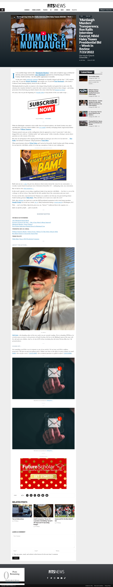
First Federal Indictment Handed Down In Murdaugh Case (28, 226)
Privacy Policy (108, 585)
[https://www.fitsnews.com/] (56, 5)
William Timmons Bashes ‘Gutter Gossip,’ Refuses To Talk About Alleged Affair (35, 231)
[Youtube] (59, 578)
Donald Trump (16, 202)
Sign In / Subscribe (106, 10)
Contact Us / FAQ (89, 585)
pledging (21, 200)
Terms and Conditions (98, 585)
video (25, 184)
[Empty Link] (100, 72)
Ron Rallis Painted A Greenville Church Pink (25, 233)
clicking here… (50, 400)
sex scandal (42, 127)
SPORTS (56, 10)
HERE (14, 353)
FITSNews (16, 521)
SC (51, 10)
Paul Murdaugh (59, 81)
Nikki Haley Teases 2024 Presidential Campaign (25, 239)
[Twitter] (52, 578)
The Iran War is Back (94, 76)
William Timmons (25, 129)
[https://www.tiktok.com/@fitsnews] (65, 578)
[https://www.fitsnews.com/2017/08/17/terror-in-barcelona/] (22, 510)
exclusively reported (32, 79)
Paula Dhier (45, 140)
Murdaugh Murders (42, 73)
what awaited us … (28, 188)
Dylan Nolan (33, 143)
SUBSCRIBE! (48, 118)
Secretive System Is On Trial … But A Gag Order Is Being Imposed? (31, 222)
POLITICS (45, 10)
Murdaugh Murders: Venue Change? (22, 224)
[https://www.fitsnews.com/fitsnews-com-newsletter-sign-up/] (43, 378)
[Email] (62, 578)
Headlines (88, 16)
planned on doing (60, 90)
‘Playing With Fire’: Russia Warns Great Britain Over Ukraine (95, 123)
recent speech (58, 202)
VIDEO (62, 10)
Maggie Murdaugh (31, 81)
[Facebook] (49, 578)
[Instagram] (55, 578)
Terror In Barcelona (18, 519)
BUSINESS (27, 10)
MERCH (68, 10)
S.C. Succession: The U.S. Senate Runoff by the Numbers (95, 113)
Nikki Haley (29, 198)
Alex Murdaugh (40, 75)
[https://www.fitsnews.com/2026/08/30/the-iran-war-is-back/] (83, 78)
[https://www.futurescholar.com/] (43, 488)
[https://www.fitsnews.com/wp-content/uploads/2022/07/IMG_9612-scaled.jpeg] (43, 288)
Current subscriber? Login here (12, 582)
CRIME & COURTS (36, 10)
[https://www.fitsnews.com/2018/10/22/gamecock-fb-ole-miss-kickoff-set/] (65, 510)
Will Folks (83, 60)
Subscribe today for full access (12, 580)
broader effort (40, 92)
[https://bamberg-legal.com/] (43, 180)
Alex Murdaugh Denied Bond (20, 220)
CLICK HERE (33, 353)
